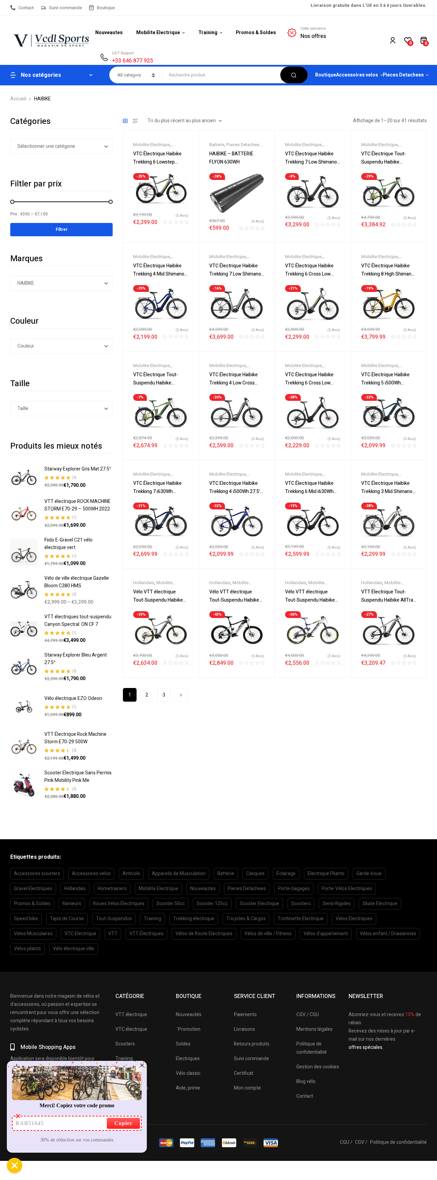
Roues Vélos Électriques (118, 903)
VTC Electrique (80, 933)
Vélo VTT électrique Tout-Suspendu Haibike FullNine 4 (158, 600)
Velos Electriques (354, 918)
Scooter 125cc (212, 903)
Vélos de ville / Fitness (268, 933)
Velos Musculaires (33, 933)
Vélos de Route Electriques (203, 933)
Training (152, 918)
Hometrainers (112, 888)
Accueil (18, 98)
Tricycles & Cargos (246, 918)
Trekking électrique (193, 918)
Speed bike (26, 918)
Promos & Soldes (32, 903)
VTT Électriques (146, 933)
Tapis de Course (67, 918)
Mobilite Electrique (151, 144)
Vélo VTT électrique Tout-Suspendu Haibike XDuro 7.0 (310, 600)
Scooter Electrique (259, 903)
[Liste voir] (135, 121)
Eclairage (286, 873)
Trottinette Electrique (301, 918)
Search (294, 75)
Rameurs (71, 903)
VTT (112, 933)
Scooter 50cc (170, 903)
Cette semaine (313, 28)
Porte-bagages (294, 888)
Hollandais (143, 582)
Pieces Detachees (244, 144)
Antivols (131, 873)
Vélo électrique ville (73, 948)
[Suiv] (181, 695)
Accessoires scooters (37, 873)
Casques (255, 873)
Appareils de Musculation (179, 873)
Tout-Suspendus (114, 918)
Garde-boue (369, 873)
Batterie (216, 144)
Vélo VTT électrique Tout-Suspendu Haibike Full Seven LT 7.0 (234, 600)
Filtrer (62, 229)
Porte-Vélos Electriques (347, 888)
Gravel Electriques (33, 888)
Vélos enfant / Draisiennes (388, 933)
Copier (123, 1123)
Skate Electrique (380, 903)
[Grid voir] (125, 121)
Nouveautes (203, 888)
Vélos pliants (27, 948)
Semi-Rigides (337, 903)
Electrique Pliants (326, 873)
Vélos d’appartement (326, 933)
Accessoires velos (91, 873)
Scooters (301, 903)
